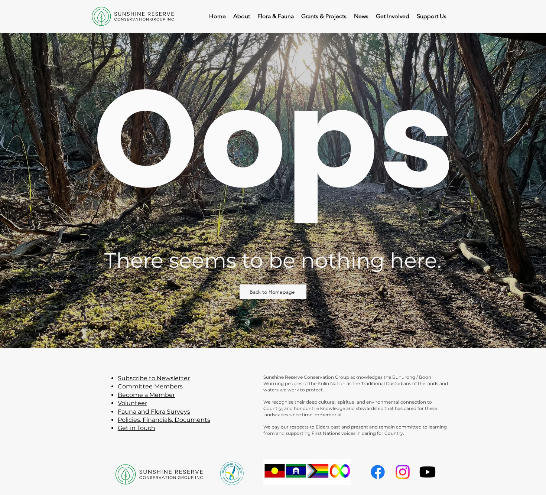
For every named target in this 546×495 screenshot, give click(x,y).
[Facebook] (377, 472)
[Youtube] (427, 472)
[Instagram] (402, 472)
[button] (392, 16)
